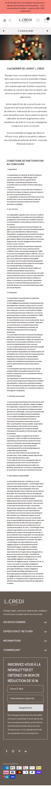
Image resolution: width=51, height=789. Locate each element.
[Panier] (46, 20)
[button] (43, 787)
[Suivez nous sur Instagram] (13, 751)
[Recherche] (10, 20)
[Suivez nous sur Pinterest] (19, 751)
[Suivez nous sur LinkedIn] (26, 751)
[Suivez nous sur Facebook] (6, 751)
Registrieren (25, 707)
